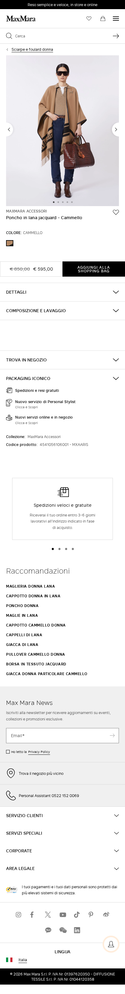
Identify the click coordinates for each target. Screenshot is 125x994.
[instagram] (19, 915)
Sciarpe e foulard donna (32, 49)
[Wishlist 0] (88, 19)
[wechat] (62, 930)
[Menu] (116, 18)
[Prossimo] (115, 129)
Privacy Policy (39, 751)
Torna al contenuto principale (31, 3)
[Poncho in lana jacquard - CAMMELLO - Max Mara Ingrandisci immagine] (62, 131)
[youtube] (62, 915)
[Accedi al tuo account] (111, 944)
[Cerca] (116, 36)
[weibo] (106, 915)
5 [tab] (72, 202)
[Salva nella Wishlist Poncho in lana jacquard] (116, 212)
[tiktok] (77, 915)
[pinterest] (91, 915)
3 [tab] (63, 202)
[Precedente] (9, 129)
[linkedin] (77, 930)
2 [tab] (58, 202)
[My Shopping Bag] (102, 19)
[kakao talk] (48, 930)
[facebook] (33, 915)
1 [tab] (54, 202)
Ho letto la (30, 751)
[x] (48, 915)
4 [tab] (67, 202)
